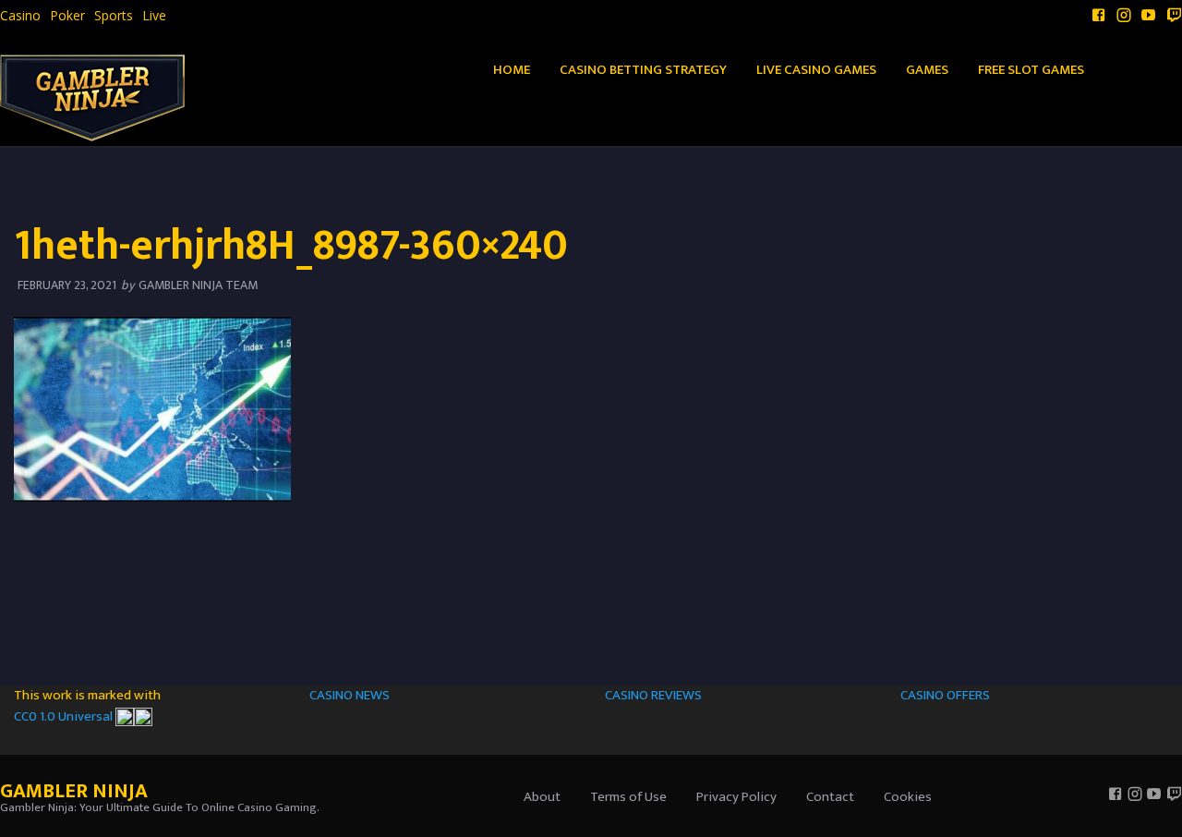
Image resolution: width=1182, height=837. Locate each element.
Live (154, 15)
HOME (511, 69)
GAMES (927, 69)
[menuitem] (20, 15)
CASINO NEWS (349, 695)
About (542, 796)
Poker (67, 15)
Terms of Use (628, 796)
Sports (113, 15)
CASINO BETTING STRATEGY (643, 69)
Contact (830, 796)
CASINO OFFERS (945, 695)
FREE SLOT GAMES (1031, 69)
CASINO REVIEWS (653, 695)
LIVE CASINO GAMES (816, 69)
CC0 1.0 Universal (64, 716)
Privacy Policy (736, 796)
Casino (20, 15)
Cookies (908, 796)
